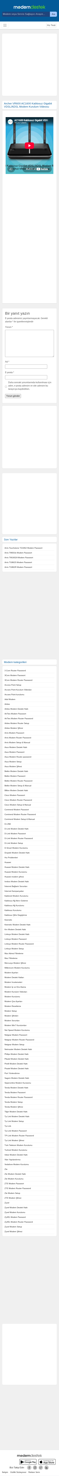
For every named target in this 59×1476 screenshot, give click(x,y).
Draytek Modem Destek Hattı (17, 853)
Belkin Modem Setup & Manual (18, 786)
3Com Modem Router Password (18, 680)
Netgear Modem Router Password (19, 1040)
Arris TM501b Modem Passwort (18, 553)
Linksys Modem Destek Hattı (17, 934)
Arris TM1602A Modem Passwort (19, 557)
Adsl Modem (10, 699)
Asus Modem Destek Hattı (16, 747)
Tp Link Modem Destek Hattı (17, 1116)
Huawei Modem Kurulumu (16, 872)
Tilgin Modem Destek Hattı (16, 1112)
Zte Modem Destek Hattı (15, 1174)
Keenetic (8, 920)
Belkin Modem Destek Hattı (16, 771)
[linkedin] (46, 1467)
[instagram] (35, 1467)
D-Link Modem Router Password (19, 838)
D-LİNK (8, 824)
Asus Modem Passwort (14, 752)
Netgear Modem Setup (14, 1044)
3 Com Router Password (15, 670)
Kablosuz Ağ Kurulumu (14, 905)
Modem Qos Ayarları (13, 1001)
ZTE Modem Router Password (18, 1188)
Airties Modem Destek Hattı (16, 709)
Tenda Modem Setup (14, 1102)
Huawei (8, 862)
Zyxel (7, 1203)
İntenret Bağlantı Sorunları (16, 886)
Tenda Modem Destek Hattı (16, 1088)
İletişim (5, 1472)
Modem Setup (11, 1011)
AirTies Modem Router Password (19, 718)
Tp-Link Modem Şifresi (14, 1140)
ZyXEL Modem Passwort (15, 1217)
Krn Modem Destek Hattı (15, 929)
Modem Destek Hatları (14, 977)
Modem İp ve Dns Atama (15, 987)
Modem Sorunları (12, 1020)
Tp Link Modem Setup (14, 1121)
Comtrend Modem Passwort (17, 809)
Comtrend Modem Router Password (20, 814)
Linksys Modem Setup (14, 949)
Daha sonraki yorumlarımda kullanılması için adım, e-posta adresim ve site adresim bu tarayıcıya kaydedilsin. (29, 385)
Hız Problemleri (11, 857)
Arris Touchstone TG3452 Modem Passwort (23, 548)
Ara (53, 14)
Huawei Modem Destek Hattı (17, 867)
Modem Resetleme (13, 1006)
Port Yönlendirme (12, 1073)
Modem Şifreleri (11, 1016)
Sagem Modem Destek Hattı (17, 1078)
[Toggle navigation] (5, 25)
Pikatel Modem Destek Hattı (17, 1059)
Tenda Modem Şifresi (14, 1107)
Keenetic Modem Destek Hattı (17, 925)
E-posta (9, 372)
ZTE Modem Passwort (14, 1183)
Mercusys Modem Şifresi (15, 963)
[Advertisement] (29, 64)
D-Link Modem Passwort (15, 833)
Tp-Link (8, 1126)
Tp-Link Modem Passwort (16, 1131)
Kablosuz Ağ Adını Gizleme (16, 901)
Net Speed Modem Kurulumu (17, 1030)
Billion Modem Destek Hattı (16, 790)
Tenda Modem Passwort (15, 1092)
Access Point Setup (13, 685)
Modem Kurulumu (12, 996)
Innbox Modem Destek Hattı (17, 881)
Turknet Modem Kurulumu (16, 1150)
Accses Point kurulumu (14, 694)
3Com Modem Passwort (15, 675)
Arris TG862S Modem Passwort (18, 562)
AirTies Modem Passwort (15, 714)
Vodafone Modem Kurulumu (17, 1164)
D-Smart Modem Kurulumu (16, 848)
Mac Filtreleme (11, 958)
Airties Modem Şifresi (14, 728)
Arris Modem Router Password (18, 738)
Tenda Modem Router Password (19, 1097)
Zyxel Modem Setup (13, 1227)
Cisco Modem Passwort (15, 795)
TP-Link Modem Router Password (19, 1135)
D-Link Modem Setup (14, 843)
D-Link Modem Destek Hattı (17, 829)
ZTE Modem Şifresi (13, 1198)
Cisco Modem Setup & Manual (18, 805)
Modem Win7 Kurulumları (16, 1025)
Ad (7, 362)
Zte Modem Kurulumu (14, 1179)
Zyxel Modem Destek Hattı (16, 1207)
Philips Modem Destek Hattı (17, 1054)
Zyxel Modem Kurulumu (15, 1212)
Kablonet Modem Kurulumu (16, 896)
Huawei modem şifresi (14, 877)
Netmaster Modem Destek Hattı (18, 1049)
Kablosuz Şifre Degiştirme (16, 915)
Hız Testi (51, 25)
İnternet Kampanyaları (14, 891)
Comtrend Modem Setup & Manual (20, 819)
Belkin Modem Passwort (15, 776)
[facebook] (29, 1467)
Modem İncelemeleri (13, 982)
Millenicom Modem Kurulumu (17, 968)
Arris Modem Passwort (14, 733)
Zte (6, 1169)
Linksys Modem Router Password (19, 944)
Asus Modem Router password (18, 757)
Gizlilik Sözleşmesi (18, 1472)
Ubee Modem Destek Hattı (16, 1155)
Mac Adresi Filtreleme (14, 953)
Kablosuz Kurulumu (13, 910)
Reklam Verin (34, 1472)
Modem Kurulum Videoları (16, 992)
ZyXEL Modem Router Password (19, 1222)
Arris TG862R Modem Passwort (18, 567)
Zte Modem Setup (12, 1193)
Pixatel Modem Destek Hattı (17, 1068)
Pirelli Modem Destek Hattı (16, 1064)
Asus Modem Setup (13, 762)
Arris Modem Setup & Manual (17, 742)
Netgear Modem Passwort (16, 1035)
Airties (7, 704)
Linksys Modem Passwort (16, 939)
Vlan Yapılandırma (12, 1159)
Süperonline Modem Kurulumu (18, 1083)
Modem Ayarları (11, 972)
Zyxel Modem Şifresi (13, 1231)
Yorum (9, 327)
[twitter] (41, 1467)
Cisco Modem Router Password (18, 800)
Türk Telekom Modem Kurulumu (18, 1145)
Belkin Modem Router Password (18, 781)
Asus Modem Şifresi (13, 766)
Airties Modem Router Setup (17, 723)
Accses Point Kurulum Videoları (18, 690)
